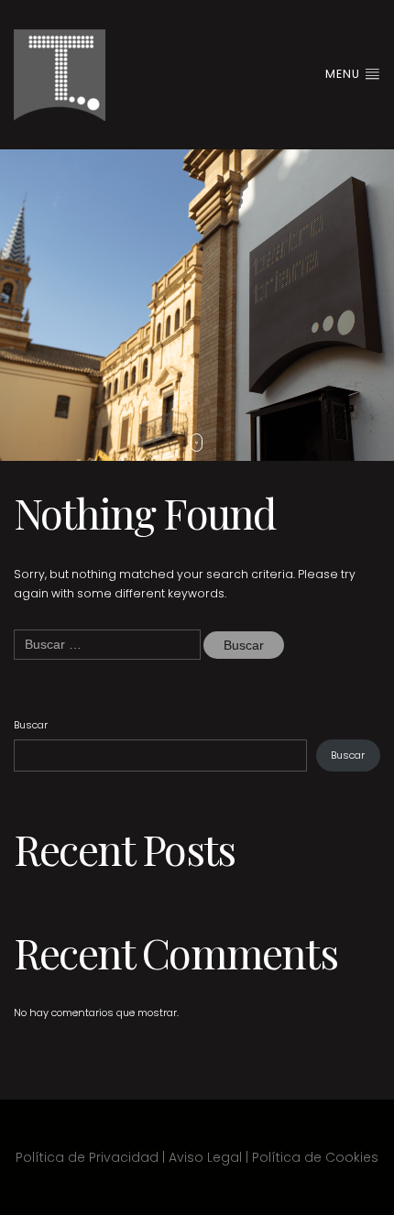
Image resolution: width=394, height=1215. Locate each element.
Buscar (31, 724)
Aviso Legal (205, 1157)
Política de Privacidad (87, 1157)
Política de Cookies (315, 1157)
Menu (344, 74)
